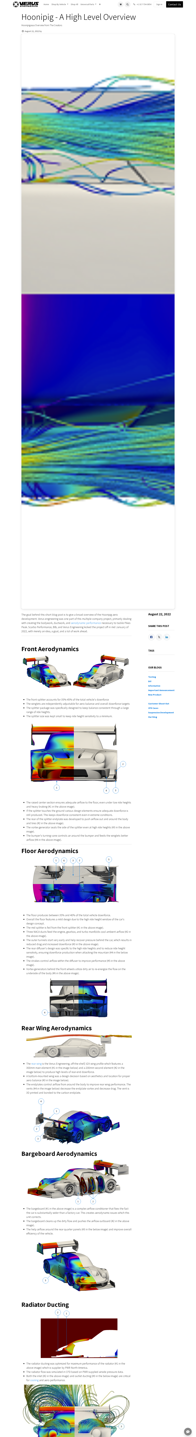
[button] (127, 4)
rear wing (36, 1063)
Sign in (159, 4)
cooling (34, 1380)
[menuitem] (46, 4)
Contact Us (174, 4)
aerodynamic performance (86, 623)
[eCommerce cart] (120, 4)
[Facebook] (151, 637)
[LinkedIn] (167, 637)
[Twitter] (159, 637)
